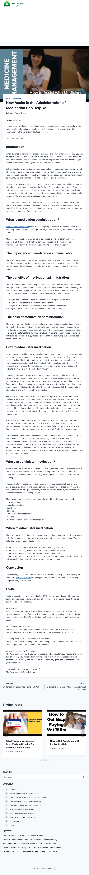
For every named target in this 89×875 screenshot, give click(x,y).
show (18, 120)
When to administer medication (22, 817)
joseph (10, 113)
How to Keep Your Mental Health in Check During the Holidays (30, 852)
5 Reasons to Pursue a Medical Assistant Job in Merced (66, 686)
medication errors (23, 578)
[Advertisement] (44, 25)
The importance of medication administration (28, 797)
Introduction (15, 789)
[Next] (83, 734)
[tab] (40, 760)
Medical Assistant (13, 98)
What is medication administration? (24, 793)
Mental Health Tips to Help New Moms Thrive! (23, 835)
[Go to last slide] (6, 734)
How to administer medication (22, 809)
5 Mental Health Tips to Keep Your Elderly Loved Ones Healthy (30, 840)
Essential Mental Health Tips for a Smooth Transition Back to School (32, 848)
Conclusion (14, 821)
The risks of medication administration (25, 805)
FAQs (12, 825)
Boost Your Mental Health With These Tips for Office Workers (29, 844)
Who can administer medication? (23, 813)
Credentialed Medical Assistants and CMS (21, 685)
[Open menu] (84, 4)
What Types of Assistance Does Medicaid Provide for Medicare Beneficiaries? (20, 744)
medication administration (17, 227)
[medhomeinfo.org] (13, 4)
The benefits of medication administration (27, 801)
